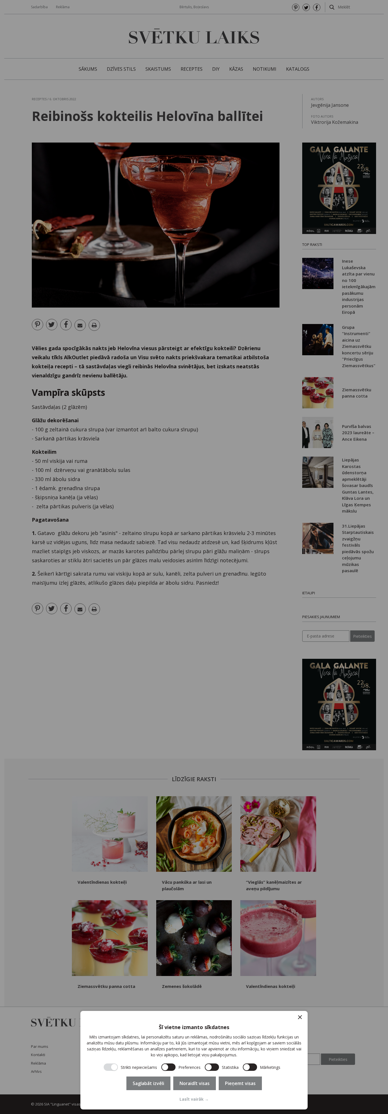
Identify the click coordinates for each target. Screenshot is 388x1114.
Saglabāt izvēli (148, 1083)
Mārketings (270, 1067)
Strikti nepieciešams (139, 1067)
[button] (300, 1017)
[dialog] (194, 1060)
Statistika (230, 1067)
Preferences (189, 1067)
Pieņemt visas (240, 1083)
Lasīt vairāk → (194, 1099)
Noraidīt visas (195, 1083)
